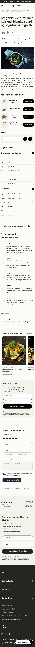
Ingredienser (8, 642)
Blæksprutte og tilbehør (11, 153)
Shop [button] (3, 572)
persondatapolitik (11, 413)
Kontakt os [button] (6, 598)
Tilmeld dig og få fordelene (18, 551)
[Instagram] (6, 634)
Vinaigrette (5, 189)
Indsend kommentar (12, 480)
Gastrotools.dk (7, 639)
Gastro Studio (5, 10)
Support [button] (5, 589)
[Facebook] (2, 634)
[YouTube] (9, 634)
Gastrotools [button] (7, 581)
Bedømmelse (7, 434)
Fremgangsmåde (23, 642)
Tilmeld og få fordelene (17, 406)
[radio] (4, 437)
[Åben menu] (4, 5)
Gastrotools (11, 32)
